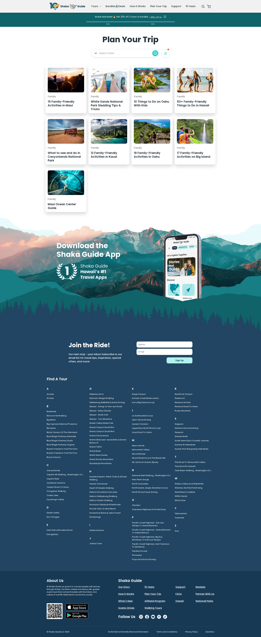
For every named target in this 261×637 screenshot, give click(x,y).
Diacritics (210, 632)
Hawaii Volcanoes (98, 483)
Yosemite (179, 517)
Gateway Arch (96, 394)
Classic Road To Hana (58, 487)
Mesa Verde (138, 445)
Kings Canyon (139, 394)
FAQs (179, 594)
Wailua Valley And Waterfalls (189, 483)
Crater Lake (52, 495)
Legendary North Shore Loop (146, 428)
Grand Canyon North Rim (101, 427)
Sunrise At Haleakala (185, 444)
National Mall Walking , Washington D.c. (151, 475)
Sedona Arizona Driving (186, 428)
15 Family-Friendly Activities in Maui (61, 103)
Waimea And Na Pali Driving (189, 487)
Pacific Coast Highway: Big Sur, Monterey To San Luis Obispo (147, 538)
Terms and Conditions (166, 632)
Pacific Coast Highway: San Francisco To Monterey (150, 545)
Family (52, 96)
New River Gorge (140, 479)
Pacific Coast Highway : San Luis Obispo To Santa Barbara (148, 524)
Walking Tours (153, 608)
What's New (125, 601)
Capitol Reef (53, 478)
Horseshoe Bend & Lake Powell (105, 512)
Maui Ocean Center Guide (62, 206)
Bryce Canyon (54, 457)
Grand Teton (95, 446)
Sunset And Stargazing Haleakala (191, 448)
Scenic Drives (126, 608)
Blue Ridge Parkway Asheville (61, 436)
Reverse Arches (183, 402)
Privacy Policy (191, 632)
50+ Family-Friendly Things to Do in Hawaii (193, 103)
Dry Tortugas (53, 517)
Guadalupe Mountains (100, 463)
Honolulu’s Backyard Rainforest (105, 504)
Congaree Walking (56, 491)
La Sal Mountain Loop (142, 415)
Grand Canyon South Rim (101, 431)
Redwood (180, 398)
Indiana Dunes (96, 530)
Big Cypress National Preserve (62, 424)
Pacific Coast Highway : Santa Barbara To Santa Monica (151, 531)
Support (176, 6)
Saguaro (179, 424)
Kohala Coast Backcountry (145, 398)
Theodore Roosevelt (185, 466)
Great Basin (95, 451)
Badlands (51, 411)
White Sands (181, 496)
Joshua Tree (95, 543)
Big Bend (51, 419)
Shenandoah (181, 436)
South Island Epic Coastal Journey (192, 440)
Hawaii (180, 601)
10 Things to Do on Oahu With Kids (151, 103)
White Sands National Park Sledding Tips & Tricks (107, 105)
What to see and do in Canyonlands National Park (64, 157)
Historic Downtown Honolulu (103, 492)
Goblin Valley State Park (101, 423)
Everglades (52, 534)
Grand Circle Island (99, 435)
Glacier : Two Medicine (100, 419)
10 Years (191, 6)
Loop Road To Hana (142, 432)
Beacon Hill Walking (56, 415)
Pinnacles (137, 555)
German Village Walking (101, 398)
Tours (95, 6)
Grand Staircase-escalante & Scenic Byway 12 (108, 441)
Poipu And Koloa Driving (144, 559)
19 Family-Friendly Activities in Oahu (147, 155)
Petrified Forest (139, 551)
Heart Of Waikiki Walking (101, 488)
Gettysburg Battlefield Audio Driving (107, 402)
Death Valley (53, 512)
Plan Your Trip (158, 6)
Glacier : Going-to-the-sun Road (105, 406)
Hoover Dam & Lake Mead (102, 508)
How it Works (138, 6)
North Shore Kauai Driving (145, 492)
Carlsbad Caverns (56, 482)
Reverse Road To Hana (186, 406)
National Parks (204, 601)
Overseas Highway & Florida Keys (149, 509)
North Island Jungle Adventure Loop (150, 487)
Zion (177, 531)
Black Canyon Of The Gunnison (62, 432)
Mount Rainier (139, 453)
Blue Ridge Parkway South (60, 440)
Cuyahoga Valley (55, 499)
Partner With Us (205, 594)
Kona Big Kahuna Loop (143, 402)
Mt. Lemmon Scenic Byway (145, 462)
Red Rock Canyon (184, 394)
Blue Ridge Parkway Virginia (61, 444)
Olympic (136, 505)
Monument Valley (141, 449)
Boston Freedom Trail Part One (62, 448)
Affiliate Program (155, 601)
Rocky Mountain (183, 410)
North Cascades (140, 483)
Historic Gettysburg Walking (103, 496)
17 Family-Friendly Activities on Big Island (193, 155)
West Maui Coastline (185, 492)
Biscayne (51, 428)
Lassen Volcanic (140, 424)
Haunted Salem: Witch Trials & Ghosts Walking (108, 478)
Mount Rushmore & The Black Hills (149, 458)
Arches (50, 398)
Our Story (124, 587)
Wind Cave (180, 500)
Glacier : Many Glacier (100, 410)
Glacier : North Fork (98, 414)
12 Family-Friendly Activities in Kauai (104, 155)
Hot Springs (95, 517)
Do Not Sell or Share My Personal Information (128, 632)
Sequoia (179, 432)
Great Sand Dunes (98, 455)
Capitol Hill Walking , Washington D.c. (65, 474)
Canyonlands (53, 470)
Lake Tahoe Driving (141, 419)
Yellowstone (181, 513)
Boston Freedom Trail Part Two (62, 453)
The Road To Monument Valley (190, 462)
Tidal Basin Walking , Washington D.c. (193, 470)
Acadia (50, 394)
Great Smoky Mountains (101, 459)
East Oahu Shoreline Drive (60, 530)
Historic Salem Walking (100, 500)
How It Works (126, 594)
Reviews (200, 587)
